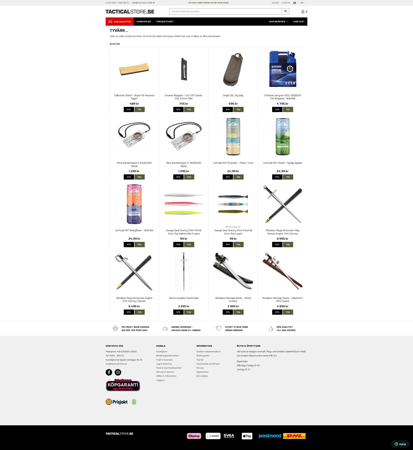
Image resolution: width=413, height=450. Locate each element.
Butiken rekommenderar (208, 351)
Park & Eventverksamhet (168, 368)
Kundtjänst (161, 351)
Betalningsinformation (167, 355)
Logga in (286, 3)
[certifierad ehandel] (134, 402)
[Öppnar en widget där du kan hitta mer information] (400, 444)
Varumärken (277, 21)
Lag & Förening (164, 364)
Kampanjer (144, 21)
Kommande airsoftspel (207, 364)
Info (129, 109)
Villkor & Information (166, 376)
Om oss (200, 368)
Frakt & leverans (164, 360)
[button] (285, 11)
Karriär (200, 360)
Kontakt (299, 21)
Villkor (275, 3)
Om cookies (202, 376)
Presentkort (165, 21)
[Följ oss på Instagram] (118, 372)
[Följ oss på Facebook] (109, 372)
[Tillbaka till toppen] (303, 445)
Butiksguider (202, 355)
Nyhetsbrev (202, 372)
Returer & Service (165, 372)
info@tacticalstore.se (116, 364)
